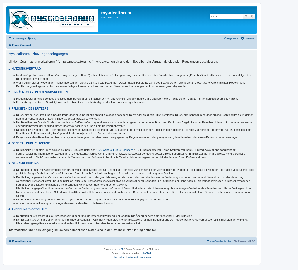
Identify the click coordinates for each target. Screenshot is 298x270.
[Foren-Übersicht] (54, 20)
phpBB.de (147, 253)
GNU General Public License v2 (115, 150)
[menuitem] (31, 38)
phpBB (120, 249)
